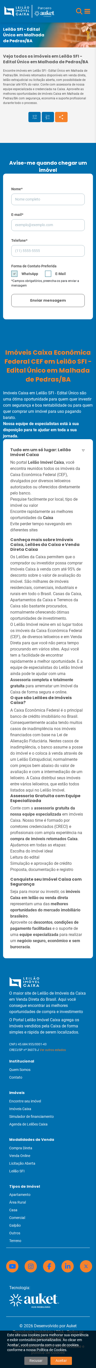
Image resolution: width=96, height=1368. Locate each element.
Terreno (15, 1241)
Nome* (17, 189)
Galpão (15, 1225)
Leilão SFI (17, 1171)
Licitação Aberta (22, 1163)
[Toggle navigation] (87, 11)
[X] (86, 1266)
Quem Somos (19, 1070)
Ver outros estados (53, 1050)
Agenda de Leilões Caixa (28, 1124)
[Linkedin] (67, 1266)
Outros (14, 1233)
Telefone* (19, 240)
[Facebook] (49, 1266)
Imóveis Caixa (20, 1109)
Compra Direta (20, 1148)
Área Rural (17, 1202)
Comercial (17, 1218)
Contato (15, 1077)
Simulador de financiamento (31, 1116)
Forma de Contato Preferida (34, 266)
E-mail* (17, 215)
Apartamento (19, 1195)
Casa (13, 1210)
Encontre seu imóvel (25, 1101)
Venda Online (19, 1156)
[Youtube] (12, 1266)
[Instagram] (31, 1266)
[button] (79, 11)
